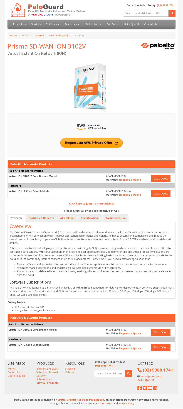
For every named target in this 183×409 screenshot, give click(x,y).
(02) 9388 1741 (166, 5)
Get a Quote (160, 178)
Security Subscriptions (44, 377)
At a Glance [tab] (67, 218)
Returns (69, 372)
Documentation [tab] (115, 218)
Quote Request (16, 375)
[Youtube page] (150, 388)
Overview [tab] (16, 218)
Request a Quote (130, 179)
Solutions (52, 24)
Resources (71, 24)
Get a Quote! (131, 24)
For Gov (112, 24)
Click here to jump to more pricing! (91, 203)
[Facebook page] (139, 388)
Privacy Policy (126, 403)
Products (18, 24)
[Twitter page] (145, 388)
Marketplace (92, 24)
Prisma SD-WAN (58, 35)
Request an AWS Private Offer (89, 142)
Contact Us (150, 24)
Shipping (70, 368)
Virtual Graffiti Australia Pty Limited (81, 399)
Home (13, 35)
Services (36, 24)
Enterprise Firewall (47, 368)
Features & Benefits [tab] (41, 218)
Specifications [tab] (90, 218)
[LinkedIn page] (155, 388)
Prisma (40, 35)
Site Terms (106, 403)
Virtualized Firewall (47, 372)
